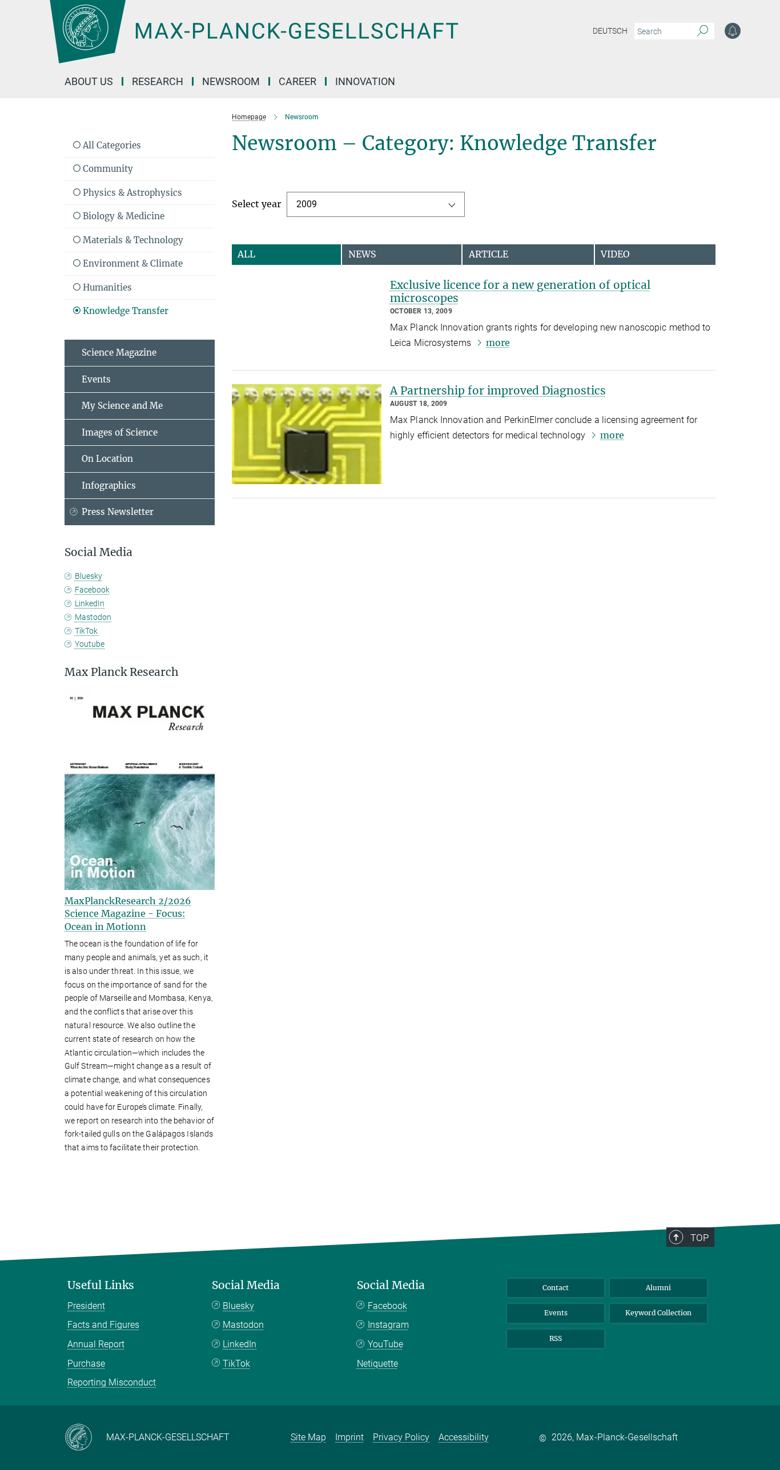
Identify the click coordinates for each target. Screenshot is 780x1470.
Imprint (349, 1437)
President (86, 1305)
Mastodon (93, 617)
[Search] (702, 31)
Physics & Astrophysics (131, 192)
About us (89, 81)
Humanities (106, 287)
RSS (555, 1338)
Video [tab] (615, 254)
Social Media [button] (98, 552)
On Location (107, 458)
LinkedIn (89, 603)
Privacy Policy (401, 1437)
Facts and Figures (103, 1324)
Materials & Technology (132, 240)
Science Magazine (119, 352)
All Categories (111, 145)
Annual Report (95, 1344)
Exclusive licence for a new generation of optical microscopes (520, 291)
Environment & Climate (132, 263)
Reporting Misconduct (111, 1382)
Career (297, 81)
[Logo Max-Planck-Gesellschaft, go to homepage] (253, 40)
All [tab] (246, 254)
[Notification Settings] (733, 31)
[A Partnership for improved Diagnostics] (306, 434)
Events (96, 379)
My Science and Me (122, 405)
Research (157, 81)
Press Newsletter (118, 511)
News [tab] (362, 254)
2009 (306, 204)
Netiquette (377, 1363)
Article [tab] (488, 254)
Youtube (89, 644)
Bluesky (88, 576)
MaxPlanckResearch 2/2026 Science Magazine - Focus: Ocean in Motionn (128, 913)
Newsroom (231, 81)
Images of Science (120, 432)
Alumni (658, 1287)
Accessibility (464, 1437)
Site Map (308, 1437)
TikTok (86, 630)
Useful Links (100, 1285)
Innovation (365, 81)
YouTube (385, 1344)
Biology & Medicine (122, 216)
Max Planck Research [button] (122, 672)
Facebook (92, 589)
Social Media (246, 1285)
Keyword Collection (658, 1312)
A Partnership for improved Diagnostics (498, 390)
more (498, 342)
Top (699, 1237)
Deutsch (610, 30)
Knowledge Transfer (124, 310)
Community (107, 168)
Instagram (388, 1324)
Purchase (86, 1363)
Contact (555, 1287)
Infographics (109, 485)
